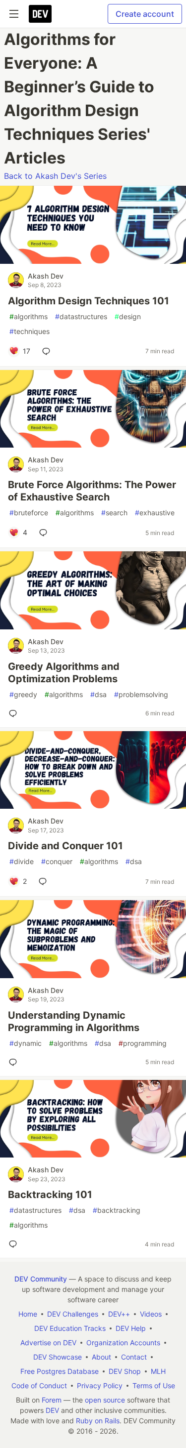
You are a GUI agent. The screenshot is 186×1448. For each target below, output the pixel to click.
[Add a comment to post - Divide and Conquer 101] (45, 881)
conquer (56, 861)
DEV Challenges (72, 1314)
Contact (134, 1357)
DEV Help (131, 1328)
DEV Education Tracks (70, 1328)
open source (105, 1400)
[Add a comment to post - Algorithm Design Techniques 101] (48, 351)
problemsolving (141, 694)
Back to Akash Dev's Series (55, 176)
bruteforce (28, 512)
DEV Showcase (57, 1357)
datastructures (81, 316)
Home (27, 1314)
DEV (52, 1410)
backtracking (116, 1210)
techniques (29, 331)
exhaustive (155, 512)
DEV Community (40, 1279)
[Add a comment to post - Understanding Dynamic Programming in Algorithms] (15, 1062)
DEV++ (119, 1314)
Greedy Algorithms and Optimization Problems (64, 673)
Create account (145, 14)
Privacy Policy (100, 1385)
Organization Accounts (123, 1342)
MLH (158, 1371)
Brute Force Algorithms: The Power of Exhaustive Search (92, 491)
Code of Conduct (39, 1385)
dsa (98, 694)
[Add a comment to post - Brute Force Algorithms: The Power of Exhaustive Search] (45, 532)
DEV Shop (125, 1371)
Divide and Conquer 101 (65, 846)
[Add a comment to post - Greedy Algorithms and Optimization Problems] (15, 713)
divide (21, 861)
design (128, 316)
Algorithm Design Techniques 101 (88, 301)
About (101, 1357)
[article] (93, 261)
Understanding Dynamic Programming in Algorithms (73, 1021)
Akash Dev (45, 276)
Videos (151, 1314)
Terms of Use (153, 1385)
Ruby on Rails (98, 1420)
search (114, 512)
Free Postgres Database (59, 1371)
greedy (23, 694)
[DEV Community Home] (40, 14)
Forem (52, 1400)
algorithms (28, 316)
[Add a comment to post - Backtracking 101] (15, 1244)
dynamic (25, 1043)
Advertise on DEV (48, 1342)
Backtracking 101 (50, 1194)
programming (143, 1043)
